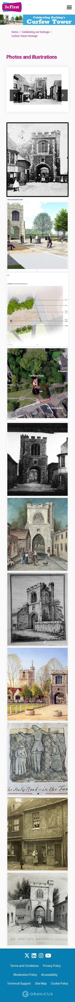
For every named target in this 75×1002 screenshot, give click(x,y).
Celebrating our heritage (35, 32)
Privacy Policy (52, 965)
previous (15, 95)
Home (14, 32)
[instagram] (41, 955)
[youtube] (48, 955)
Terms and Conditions (24, 965)
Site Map (41, 983)
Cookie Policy (59, 983)
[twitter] (26, 955)
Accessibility (49, 974)
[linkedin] (33, 955)
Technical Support (19, 983)
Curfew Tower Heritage (24, 36)
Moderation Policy (25, 974)
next (62, 95)
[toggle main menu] (69, 7)
